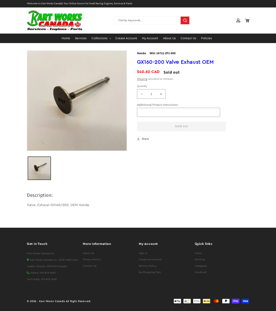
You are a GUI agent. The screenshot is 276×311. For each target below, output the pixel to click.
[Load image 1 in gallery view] (39, 168)
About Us (88, 253)
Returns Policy (147, 266)
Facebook (201, 272)
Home (198, 253)
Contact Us (90, 266)
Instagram (201, 266)
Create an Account (150, 259)
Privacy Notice (92, 259)
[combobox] (152, 20)
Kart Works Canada (52, 301)
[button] (101, 38)
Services (200, 259)
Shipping (142, 78)
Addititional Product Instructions (157, 105)
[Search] (185, 20)
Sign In (143, 253)
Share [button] (145, 139)
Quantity (142, 86)
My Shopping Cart (150, 272)
